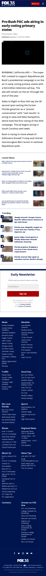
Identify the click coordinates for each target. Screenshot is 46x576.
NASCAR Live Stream (28, 518)
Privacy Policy (25, 304)
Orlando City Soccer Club (28, 415)
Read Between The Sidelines (28, 408)
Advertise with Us (8, 483)
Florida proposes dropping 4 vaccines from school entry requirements (26, 249)
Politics (15, 34)
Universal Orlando (8, 422)
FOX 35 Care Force (28, 377)
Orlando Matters (8, 439)
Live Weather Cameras (26, 326)
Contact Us (6, 463)
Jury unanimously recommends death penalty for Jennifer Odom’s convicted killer (15, 202)
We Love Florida (27, 375)
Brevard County (7, 335)
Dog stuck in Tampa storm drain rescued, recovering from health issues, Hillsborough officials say (16, 173)
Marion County (7, 343)
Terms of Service (24, 306)
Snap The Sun (26, 357)
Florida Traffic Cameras (7, 388)
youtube (27, 553)
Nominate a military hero (9, 358)
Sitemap (5, 366)
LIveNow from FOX (9, 445)
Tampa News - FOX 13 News (28, 437)
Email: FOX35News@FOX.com (29, 460)
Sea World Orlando (8, 420)
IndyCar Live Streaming (25, 522)
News (4, 322)
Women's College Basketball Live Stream (27, 534)
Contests (6, 502)
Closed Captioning (8, 491)
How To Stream (7, 431)
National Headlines (8, 333)
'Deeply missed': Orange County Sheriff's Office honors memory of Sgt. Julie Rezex (28, 219)
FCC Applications (8, 497)
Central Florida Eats (9, 447)
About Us (6, 453)
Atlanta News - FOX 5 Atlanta (29, 442)
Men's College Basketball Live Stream (26, 528)
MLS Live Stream (27, 542)
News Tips (26, 453)
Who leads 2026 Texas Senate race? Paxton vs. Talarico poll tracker (14, 192)
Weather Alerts (26, 330)
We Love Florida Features (8, 411)
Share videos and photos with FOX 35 (28, 464)
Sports (24, 404)
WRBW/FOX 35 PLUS (9, 489)
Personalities (6, 466)
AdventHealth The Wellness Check (27, 384)
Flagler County (7, 338)
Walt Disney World (8, 417)
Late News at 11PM (9, 442)
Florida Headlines (8, 325)
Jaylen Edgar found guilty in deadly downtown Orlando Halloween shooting (26, 239)
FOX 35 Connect (27, 468)
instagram (23, 553)
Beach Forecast (27, 345)
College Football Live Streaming (28, 512)
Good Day (26, 371)
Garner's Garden (27, 390)
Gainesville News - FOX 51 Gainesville (27, 432)
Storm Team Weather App (29, 354)
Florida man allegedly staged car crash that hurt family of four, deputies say (28, 229)
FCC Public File (7, 494)
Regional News (28, 428)
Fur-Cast (24, 393)
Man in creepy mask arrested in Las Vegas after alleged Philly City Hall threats (16, 182)
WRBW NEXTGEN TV (9, 486)
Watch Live (35, 4)
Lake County (6, 341)
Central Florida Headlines (7, 329)
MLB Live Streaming (28, 516)
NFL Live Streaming (28, 508)
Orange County (7, 346)
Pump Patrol (6, 375)
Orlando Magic (26, 412)
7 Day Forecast (26, 337)
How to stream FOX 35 (9, 457)
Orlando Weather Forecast (27, 334)
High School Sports (28, 419)
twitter (19, 553)
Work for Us (6, 469)
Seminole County (8, 351)
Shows (5, 428)
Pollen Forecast (26, 347)
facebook (14, 553)
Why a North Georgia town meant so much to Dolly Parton (17, 162)
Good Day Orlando (8, 437)
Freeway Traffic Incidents (7, 383)
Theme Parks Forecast (26, 341)
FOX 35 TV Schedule (9, 434)
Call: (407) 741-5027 (28, 456)
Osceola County (7, 349)
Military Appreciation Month (9, 362)
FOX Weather (26, 350)
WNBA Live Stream (28, 539)
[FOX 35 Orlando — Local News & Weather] (8, 3)
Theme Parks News (9, 414)
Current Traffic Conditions (7, 378)
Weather (25, 322)
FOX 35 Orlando (7, 34)
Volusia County (7, 354)
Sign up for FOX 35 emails (8, 475)
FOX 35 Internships (8, 471)
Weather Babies (27, 380)
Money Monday (27, 398)
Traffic (5, 371)
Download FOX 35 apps (8, 480)
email (31, 553)
